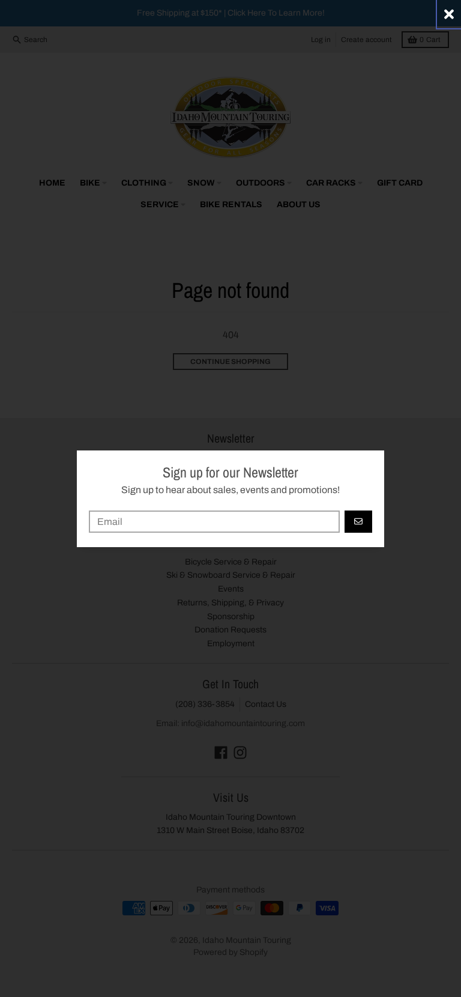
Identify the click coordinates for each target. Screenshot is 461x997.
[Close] (449, 14)
